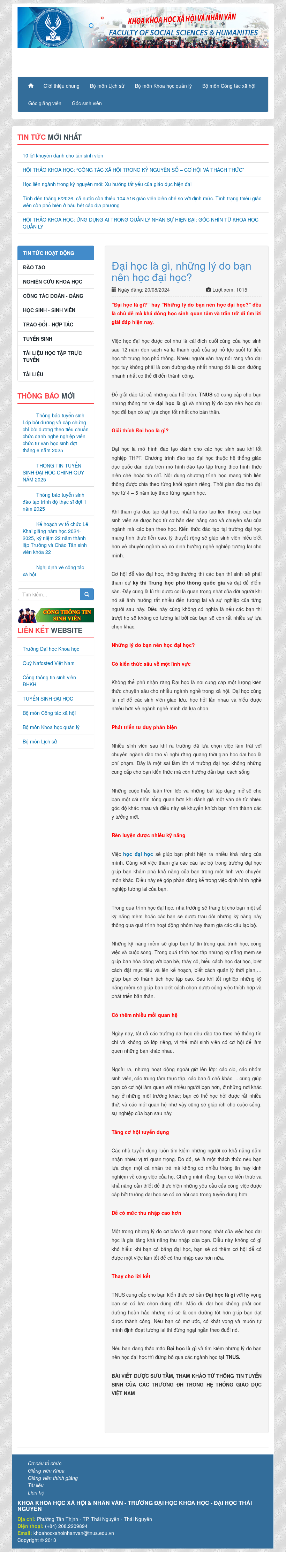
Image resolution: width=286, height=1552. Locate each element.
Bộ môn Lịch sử (107, 85)
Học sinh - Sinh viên (49, 310)
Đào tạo (34, 267)
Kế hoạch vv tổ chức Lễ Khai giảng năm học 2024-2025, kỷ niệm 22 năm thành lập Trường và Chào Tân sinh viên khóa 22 (55, 537)
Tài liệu (33, 374)
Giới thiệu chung (62, 85)
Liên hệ (36, 1492)
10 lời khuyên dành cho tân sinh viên (63, 155)
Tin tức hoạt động (48, 252)
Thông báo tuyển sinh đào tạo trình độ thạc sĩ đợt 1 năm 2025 (54, 501)
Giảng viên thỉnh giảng (53, 1477)
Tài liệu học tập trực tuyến (52, 356)
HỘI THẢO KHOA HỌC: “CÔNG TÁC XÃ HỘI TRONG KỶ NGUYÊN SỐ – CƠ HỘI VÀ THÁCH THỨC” (133, 169)
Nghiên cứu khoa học (52, 281)
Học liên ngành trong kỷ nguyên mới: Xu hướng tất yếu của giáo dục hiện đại (107, 183)
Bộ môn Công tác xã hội (228, 85)
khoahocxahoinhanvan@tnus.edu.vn (73, 1532)
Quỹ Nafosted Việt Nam (49, 662)
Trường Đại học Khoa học (51, 648)
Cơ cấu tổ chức (44, 1463)
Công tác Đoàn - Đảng (53, 295)
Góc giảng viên (44, 103)
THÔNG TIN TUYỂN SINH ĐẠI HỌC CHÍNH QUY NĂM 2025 (53, 472)
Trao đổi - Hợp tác (48, 324)
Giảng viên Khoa (46, 1470)
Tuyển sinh (37, 338)
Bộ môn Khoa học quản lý (163, 85)
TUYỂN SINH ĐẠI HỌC (48, 698)
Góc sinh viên (87, 103)
